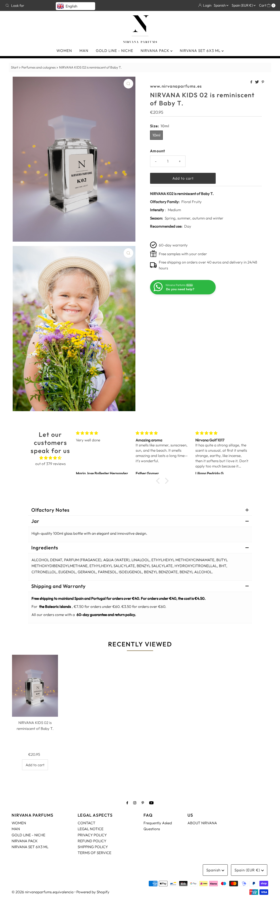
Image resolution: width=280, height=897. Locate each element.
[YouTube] (151, 803)
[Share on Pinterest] (263, 82)
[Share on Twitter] (257, 82)
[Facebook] (127, 803)
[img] (50, 458)
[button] (159, 481)
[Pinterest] (143, 803)
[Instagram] (134, 803)
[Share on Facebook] (251, 82)
